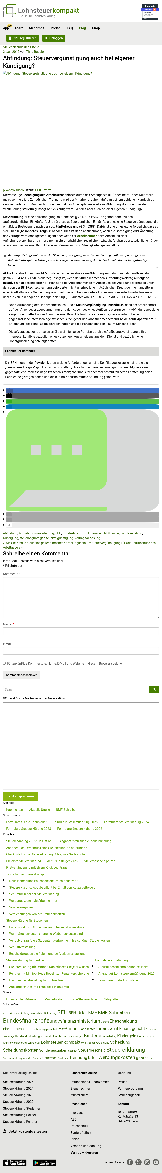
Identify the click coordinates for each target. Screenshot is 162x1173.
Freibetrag (151, 1029)
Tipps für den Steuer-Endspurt (27, 874)
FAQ (70, 28)
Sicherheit (36, 28)
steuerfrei (27, 1058)
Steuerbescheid (92, 1050)
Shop (96, 28)
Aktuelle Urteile (39, 810)
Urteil (92, 1057)
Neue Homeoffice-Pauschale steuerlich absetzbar (43, 881)
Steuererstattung (12, 1058)
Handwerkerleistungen (29, 1036)
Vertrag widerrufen (84, 1152)
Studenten (63, 1058)
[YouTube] (156, 1162)
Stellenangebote (129, 1095)
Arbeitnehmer (87, 236)
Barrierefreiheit (81, 1133)
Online (84, 1043)
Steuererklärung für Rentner (25, 960)
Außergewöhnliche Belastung (39, 1013)
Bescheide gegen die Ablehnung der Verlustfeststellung (47, 954)
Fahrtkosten (87, 1029)
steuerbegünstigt (31, 538)
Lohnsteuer (33, 1042)
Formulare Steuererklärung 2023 (28, 829)
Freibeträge (8, 1036)
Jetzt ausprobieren (20, 796)
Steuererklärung (125, 1049)
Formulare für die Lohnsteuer (26, 822)
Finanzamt (107, 1028)
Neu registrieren (25, 38)
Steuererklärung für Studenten (27, 920)
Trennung (78, 1057)
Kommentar (11, 574)
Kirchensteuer (145, 1036)
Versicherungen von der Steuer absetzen (37, 914)
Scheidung (120, 1042)
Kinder (91, 1035)
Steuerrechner (80, 1088)
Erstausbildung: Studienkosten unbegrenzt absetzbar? (46, 927)
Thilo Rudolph (36, 52)
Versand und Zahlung (86, 1146)
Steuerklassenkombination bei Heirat (124, 967)
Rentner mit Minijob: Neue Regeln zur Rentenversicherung (49, 973)
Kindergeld (126, 1035)
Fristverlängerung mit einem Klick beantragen (37, 867)
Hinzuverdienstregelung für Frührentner (36, 980)
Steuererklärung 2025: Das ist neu (29, 841)
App (6, 28)
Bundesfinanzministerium (73, 1021)
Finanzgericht (132, 1028)
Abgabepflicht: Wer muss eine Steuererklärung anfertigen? (46, 848)
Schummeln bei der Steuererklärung (34, 894)
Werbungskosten (116, 1057)
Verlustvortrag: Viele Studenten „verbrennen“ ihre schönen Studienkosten (59, 940)
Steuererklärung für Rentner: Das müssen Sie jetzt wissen (49, 967)
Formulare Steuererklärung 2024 (126, 822)
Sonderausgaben (21, 907)
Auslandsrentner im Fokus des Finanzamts (39, 987)
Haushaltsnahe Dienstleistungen (63, 1036)
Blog (82, 28)
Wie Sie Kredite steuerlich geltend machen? (34, 543)
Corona (105, 1021)
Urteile (34, 47)
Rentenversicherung (98, 1043)
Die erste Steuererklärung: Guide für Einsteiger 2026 (42, 861)
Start (19, 28)
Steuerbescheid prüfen (99, 861)
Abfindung (10, 533)
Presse (122, 1082)
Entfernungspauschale (45, 1029)
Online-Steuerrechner (82, 999)
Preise (55, 28)
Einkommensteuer (17, 1029)
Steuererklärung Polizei (19, 1115)
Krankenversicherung (15, 1042)
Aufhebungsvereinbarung (36, 533)
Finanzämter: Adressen (22, 999)
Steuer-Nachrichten (16, 47)
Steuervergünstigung (58, 538)
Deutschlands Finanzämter (90, 1082)
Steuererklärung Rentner (20, 1122)
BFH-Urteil (77, 1012)
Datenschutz (80, 1126)
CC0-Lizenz (43, 190)
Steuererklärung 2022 (18, 1102)
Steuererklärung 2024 (18, 1088)
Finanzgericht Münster (103, 533)
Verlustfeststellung (22, 947)
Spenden (72, 1050)
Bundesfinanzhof (75, 533)
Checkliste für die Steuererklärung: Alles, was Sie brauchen (46, 854)
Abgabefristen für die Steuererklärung (85, 841)
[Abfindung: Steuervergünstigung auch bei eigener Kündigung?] (81, 129)
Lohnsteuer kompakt (60, 1042)
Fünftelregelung (131, 533)
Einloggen (55, 38)
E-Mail (9, 644)
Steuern (37, 1058)
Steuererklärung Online (20, 1073)
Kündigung (10, 538)
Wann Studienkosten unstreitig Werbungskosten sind (46, 934)
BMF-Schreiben (66, 810)
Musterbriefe (53, 999)
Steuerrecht (49, 1058)
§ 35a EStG (144, 1058)
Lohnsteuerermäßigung (111, 960)
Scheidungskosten (20, 1050)
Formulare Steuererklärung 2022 (79, 829)
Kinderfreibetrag (107, 1036)
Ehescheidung (123, 1021)
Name (8, 624)
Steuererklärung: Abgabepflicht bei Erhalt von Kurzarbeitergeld (52, 887)
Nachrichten (14, 810)
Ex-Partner (69, 1028)
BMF (92, 1012)
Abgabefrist (9, 1013)
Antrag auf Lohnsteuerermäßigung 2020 (126, 973)
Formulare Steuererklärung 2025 (75, 822)
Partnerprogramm (130, 1088)
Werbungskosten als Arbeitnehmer (33, 901)
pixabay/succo (13, 190)
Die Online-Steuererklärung (36, 16)
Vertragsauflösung (87, 538)
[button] (9, 391)
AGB (74, 1119)
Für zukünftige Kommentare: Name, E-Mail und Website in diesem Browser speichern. (66, 663)
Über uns (124, 1073)
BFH (58, 533)
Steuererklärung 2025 (18, 1082)
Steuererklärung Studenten (22, 1108)
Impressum (78, 1113)
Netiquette (111, 999)
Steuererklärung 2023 (18, 1095)
